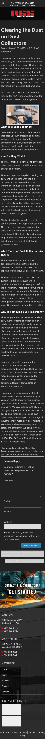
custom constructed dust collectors (25, 451)
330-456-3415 (11, 628)
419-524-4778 (11, 652)
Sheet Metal (30, 448)
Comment (9, 480)
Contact (5, 691)
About (4, 675)
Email (7, 511)
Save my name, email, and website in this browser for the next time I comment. (21, 536)
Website (8, 522)
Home (4, 669)
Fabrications (18, 448)
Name (8, 501)
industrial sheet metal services (16, 421)
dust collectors (8, 454)
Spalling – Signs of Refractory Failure (23, 561)
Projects (5, 686)
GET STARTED (22, 592)
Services (6, 680)
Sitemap (32, 732)
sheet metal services (27, 454)
